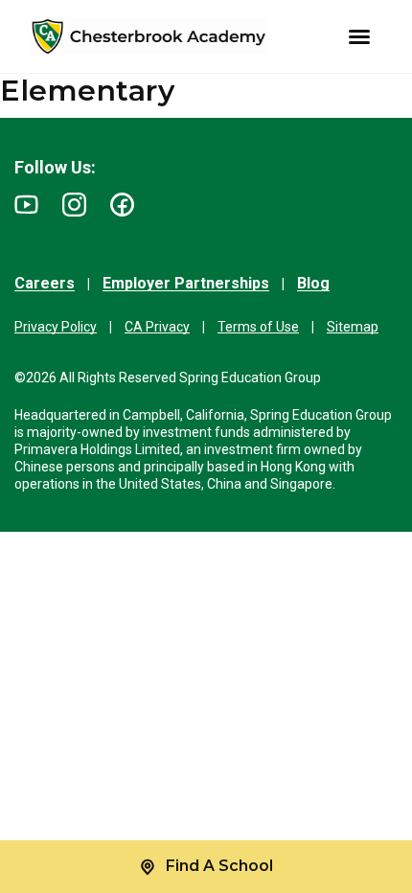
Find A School (219, 866)
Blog (313, 283)
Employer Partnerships (186, 283)
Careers (44, 283)
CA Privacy (157, 326)
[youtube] (26, 205)
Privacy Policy (55, 326)
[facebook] (122, 205)
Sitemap (352, 326)
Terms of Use (258, 326)
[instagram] (74, 205)
